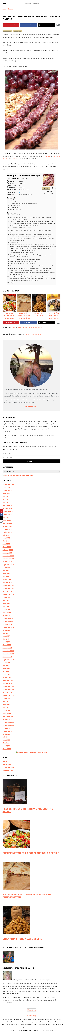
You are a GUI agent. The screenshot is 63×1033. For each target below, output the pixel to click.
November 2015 (8, 689)
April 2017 (6, 642)
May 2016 (6, 671)
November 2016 (8, 654)
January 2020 (7, 553)
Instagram (48, 156)
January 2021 (7, 526)
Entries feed (7, 764)
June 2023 (6, 493)
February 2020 (8, 550)
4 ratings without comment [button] (33, 334)
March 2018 (7, 612)
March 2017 (7, 645)
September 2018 (8, 594)
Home (4, 9)
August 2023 (7, 490)
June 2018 (6, 603)
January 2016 (7, 683)
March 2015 (7, 713)
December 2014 (8, 722)
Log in (5, 761)
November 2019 (8, 559)
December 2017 (8, 618)
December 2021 (8, 511)
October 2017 (7, 624)
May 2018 (6, 606)
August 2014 (7, 734)
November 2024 (8, 484)
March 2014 (7, 749)
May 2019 (6, 576)
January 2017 (7, 648)
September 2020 (8, 532)
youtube (14, 158)
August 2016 (7, 663)
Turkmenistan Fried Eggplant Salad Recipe (31, 853)
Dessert (13, 327)
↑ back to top (31, 1010)
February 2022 (8, 505)
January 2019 (7, 582)
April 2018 (6, 609)
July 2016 (6, 666)
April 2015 (6, 710)
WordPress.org (8, 770)
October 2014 (7, 728)
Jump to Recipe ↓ (7, 31)
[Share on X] (1, 518)
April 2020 (6, 544)
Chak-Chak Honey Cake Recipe (22, 939)
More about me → (31, 406)
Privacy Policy (31, 1016)
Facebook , (56, 156)
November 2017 (8, 621)
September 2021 (8, 514)
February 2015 (8, 716)
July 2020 (6, 535)
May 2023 (6, 496)
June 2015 (6, 704)
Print (46, 188)
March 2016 (7, 677)
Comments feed (8, 767)
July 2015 (6, 701)
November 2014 (8, 725)
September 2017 (8, 627)
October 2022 (7, 499)
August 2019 (7, 567)
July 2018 (6, 600)
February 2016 (8, 680)
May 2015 (6, 707)
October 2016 (7, 657)
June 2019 (6, 573)
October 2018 (7, 591)
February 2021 (8, 523)
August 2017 (7, 630)
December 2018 (8, 585)
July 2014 (6, 737)
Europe (19, 327)
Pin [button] (54, 188)
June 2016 (6, 668)
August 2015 (7, 698)
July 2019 (6, 571)
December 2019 (8, 556)
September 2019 (8, 565)
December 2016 (8, 651)
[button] (46, 191)
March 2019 (7, 579)
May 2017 (6, 639)
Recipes (10, 9)
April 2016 (6, 674)
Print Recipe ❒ (17, 31)
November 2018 (8, 588)
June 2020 (6, 538)
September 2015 (8, 695)
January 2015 (7, 719)
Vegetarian (38, 327)
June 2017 (6, 636)
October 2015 (7, 692)
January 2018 (7, 615)
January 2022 (7, 508)
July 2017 (6, 633)
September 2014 (8, 731)
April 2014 (6, 746)
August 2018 (7, 597)
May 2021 (6, 517)
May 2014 (6, 743)
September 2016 (8, 660)
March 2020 (7, 547)
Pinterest (5, 158)
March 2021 (7, 520)
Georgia (25, 327)
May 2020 (6, 541)
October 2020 (7, 529)
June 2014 (6, 740)
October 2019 (7, 562)
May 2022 (6, 502)
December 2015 (8, 686)
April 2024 (6, 487)
